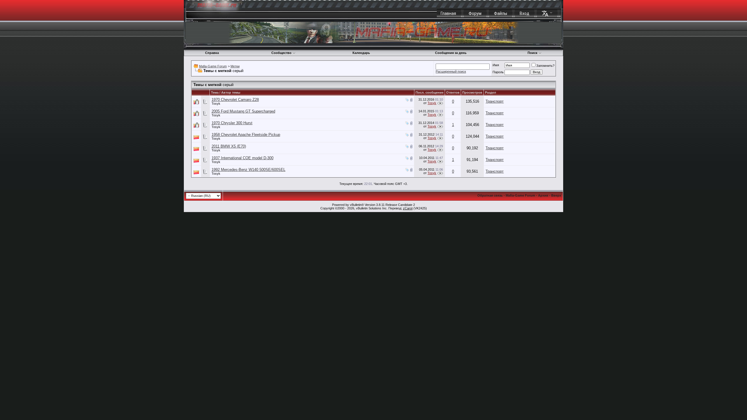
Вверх (556, 195)
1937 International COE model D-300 (242, 158)
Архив (543, 195)
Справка (212, 53)
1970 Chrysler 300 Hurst (232, 123)
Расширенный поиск (451, 71)
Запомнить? (545, 65)
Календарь (361, 53)
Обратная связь (490, 195)
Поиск (532, 53)
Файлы (500, 13)
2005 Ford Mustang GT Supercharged (243, 111)
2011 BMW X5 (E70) (229, 146)
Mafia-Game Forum (213, 66)
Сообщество (281, 53)
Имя (496, 65)
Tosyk (216, 103)
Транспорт (495, 101)
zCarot (408, 208)
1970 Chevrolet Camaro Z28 (235, 99)
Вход (524, 13)
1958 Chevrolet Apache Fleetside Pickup (246, 134)
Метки (235, 66)
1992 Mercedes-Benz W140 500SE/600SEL (248, 169)
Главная (448, 13)
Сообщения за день (451, 53)
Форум (475, 13)
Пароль (498, 72)
